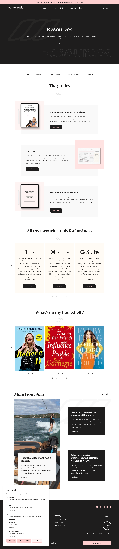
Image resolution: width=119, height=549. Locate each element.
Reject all (37, 540)
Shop (106, 516)
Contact (105, 8)
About (44, 8)
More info (12, 510)
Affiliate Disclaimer (105, 534)
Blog (80, 8)
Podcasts (90, 74)
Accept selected (24, 540)
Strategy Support (59, 525)
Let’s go (56, 127)
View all (105, 394)
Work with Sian (16, 7)
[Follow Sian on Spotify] (107, 507)
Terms (89, 534)
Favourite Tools (73, 74)
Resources (72, 8)
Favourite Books (54, 74)
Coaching (52, 8)
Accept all (11, 540)
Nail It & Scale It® (59, 522)
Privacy (95, 534)
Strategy (62, 8)
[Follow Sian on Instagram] (104, 507)
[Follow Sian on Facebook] (100, 507)
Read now (25, 477)
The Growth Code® (60, 519)
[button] (56, 296)
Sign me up (97, 543)
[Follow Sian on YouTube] (110, 507)
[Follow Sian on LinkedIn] (97, 507)
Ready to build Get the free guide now (59, 2)
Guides (38, 74)
